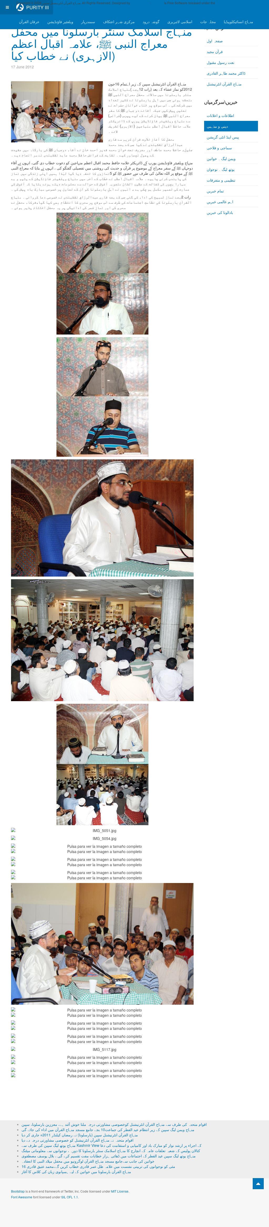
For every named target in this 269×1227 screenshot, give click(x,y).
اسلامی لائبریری (179, 21)
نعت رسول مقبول (220, 62)
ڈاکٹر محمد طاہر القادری (226, 73)
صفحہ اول (215, 40)
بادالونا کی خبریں (220, 212)
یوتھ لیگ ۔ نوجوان (221, 169)
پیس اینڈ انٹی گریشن (223, 137)
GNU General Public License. (237, 3)
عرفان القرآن (29, 21)
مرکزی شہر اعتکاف (119, 21)
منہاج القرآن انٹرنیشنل (224, 83)
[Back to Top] (258, 1183)
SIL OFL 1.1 (69, 1197)
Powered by (234, 1195)
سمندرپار (88, 21)
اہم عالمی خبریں (220, 201)
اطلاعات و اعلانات (220, 115)
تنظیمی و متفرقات (221, 180)
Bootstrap (18, 1191)
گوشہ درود (151, 21)
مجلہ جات (208, 21)
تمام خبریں (215, 190)
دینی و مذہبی (217, 126)
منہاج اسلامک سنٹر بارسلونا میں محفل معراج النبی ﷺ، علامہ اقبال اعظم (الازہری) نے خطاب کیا (101, 43)
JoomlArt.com (140, 3)
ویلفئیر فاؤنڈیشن (60, 21)
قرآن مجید (215, 51)
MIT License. (120, 1191)
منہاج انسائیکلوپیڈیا (238, 21)
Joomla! (157, 3)
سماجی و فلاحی (219, 147)
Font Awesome (21, 1197)
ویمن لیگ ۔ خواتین (221, 158)
